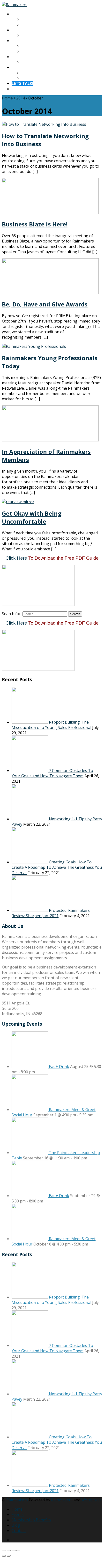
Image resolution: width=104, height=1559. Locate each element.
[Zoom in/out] (4, 1550)
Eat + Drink (59, 1066)
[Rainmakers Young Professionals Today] (34, 346)
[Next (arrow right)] (9, 1556)
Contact (19, 67)
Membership (23, 40)
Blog (25, 62)
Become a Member (38, 51)
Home (7, 98)
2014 (20, 98)
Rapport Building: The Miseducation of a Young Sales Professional (51, 724)
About (17, 14)
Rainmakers (17, 1500)
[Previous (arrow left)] (4, 1556)
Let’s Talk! (22, 83)
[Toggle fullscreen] (9, 1550)
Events (18, 1514)
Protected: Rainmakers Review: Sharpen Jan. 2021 (51, 913)
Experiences (22, 30)
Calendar (29, 35)
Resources (21, 56)
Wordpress (91, 1500)
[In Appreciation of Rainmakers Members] (50, 440)
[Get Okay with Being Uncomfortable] (18, 501)
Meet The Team (35, 24)
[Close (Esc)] (18, 1550)
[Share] (13, 1550)
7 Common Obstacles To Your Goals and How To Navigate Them (52, 773)
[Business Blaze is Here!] (50, 212)
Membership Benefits (31, 1520)
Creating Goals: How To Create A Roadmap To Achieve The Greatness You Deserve (57, 867)
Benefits (28, 46)
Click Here (16, 558)
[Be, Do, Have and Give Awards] (50, 293)
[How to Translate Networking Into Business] (44, 124)
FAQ (25, 78)
